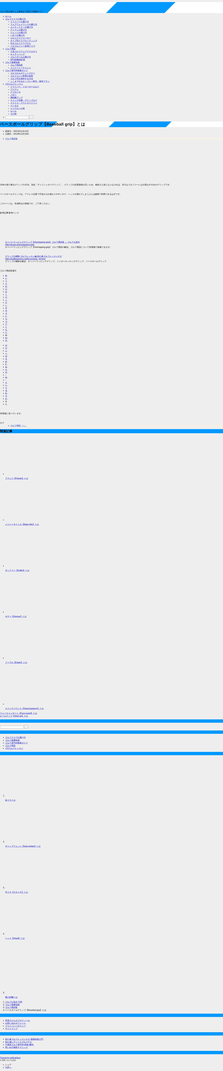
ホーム (8, 16)
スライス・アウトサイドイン (23, 103)
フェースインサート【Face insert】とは (18, 713)
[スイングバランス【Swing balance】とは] (24, 704)
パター (13, 95)
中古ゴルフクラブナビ (20, 43)
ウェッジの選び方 (18, 32)
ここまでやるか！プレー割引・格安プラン (30, 81)
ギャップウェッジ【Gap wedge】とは (23, 846)
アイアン (14, 89)
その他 (13, 114)
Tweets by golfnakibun (10, 1058)
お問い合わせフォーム (15, 1023)
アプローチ (15, 92)
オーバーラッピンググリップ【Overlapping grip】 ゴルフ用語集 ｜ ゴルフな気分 (42, 242)
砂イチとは (10, 800)
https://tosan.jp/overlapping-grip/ (19, 245)
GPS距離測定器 (17, 60)
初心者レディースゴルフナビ (18, 1042)
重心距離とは (11, 997)
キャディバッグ (17, 54)
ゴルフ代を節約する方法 (21, 78)
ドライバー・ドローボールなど (24, 87)
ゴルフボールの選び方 (20, 57)
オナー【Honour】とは (15, 616)
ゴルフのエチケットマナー (22, 73)
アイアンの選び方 (18, 30)
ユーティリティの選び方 (21, 27)
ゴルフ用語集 (16, 65)
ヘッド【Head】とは (15, 938)
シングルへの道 (17, 108)
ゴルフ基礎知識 (12, 62)
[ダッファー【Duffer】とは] (24, 566)
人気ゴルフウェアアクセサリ (23, 51)
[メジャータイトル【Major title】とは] (24, 520)
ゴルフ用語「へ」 (18, 425)
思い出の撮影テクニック (16, 1047)
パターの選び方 (17, 35)
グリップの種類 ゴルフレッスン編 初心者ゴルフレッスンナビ (33, 256)
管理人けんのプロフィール (17, 1020)
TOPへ (8, 1067)
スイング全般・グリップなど (23, 100)
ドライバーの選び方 (19, 22)
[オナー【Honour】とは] (24, 612)
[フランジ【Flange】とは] (24, 474)
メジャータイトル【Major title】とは (22, 524)
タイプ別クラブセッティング (23, 41)
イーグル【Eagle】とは (16, 662)
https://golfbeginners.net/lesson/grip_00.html (25, 259)
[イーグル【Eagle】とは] (24, 658)
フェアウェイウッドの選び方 (23, 24)
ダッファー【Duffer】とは (17, 570)
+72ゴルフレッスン (14, 84)
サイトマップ (11, 1029)
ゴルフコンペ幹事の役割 (21, 76)
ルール (13, 111)
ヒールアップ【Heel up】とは (14, 716)
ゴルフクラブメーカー (20, 38)
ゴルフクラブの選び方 (15, 19)
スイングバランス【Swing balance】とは (24, 708)
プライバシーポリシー (15, 1026)
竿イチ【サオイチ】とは (16, 892)
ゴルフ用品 (10, 49)
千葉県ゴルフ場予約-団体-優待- (19, 1045)
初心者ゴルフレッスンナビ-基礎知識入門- (24, 1039)
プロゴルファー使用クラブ (22, 46)
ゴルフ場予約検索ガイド (16, 70)
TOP (13, 1002)
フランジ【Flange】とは (16, 478)
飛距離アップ (16, 97)
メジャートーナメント (20, 68)
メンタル (14, 106)
